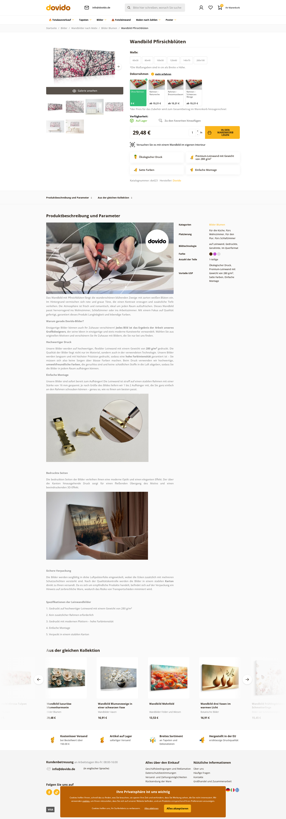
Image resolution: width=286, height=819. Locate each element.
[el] (237, 789)
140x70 (186, 60)
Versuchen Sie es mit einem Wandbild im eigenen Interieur (171, 144)
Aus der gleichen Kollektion (113, 197)
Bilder (64, 28)
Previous (39, 679)
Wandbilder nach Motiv (84, 28)
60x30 (135, 60)
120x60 (173, 60)
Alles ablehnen (151, 808)
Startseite (51, 28)
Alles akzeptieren (177, 808)
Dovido (177, 180)
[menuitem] (61, 19)
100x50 (160, 60)
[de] (228, 789)
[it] (233, 789)
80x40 (147, 60)
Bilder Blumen (109, 28)
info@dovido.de (63, 769)
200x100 (200, 60)
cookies (86, 801)
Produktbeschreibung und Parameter (67, 197)
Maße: (134, 52)
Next (118, 66)
